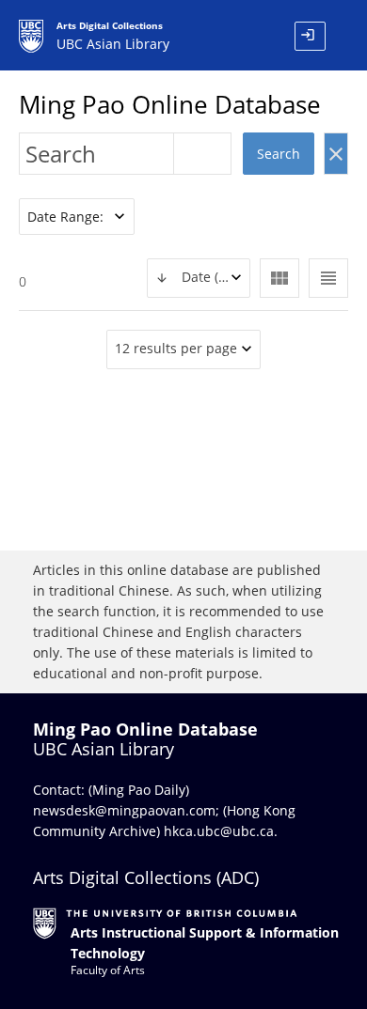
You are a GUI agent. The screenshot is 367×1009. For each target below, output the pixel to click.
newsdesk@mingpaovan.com (124, 810)
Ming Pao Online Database (170, 104)
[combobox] (198, 278)
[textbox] (198, 277)
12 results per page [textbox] (176, 348)
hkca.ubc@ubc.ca (219, 831)
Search (278, 154)
